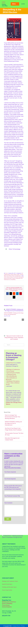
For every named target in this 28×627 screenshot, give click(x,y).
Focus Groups (10, 371)
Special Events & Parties (13, 372)
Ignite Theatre (16, 274)
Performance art (7, 279)
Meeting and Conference (9, 601)
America (8, 277)
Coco (6, 273)
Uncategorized (18, 275)
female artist (6, 278)
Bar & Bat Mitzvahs (12, 376)
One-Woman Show (10, 275)
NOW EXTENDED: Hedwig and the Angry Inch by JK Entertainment (13, 423)
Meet (5, 275)
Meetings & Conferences (13, 369)
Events (12, 274)
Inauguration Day (18, 278)
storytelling (13, 279)
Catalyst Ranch (7, 274)
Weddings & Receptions (13, 381)
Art (22, 273)
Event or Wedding (7, 603)
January (21, 274)
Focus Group (6, 605)
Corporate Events (11, 374)
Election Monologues (19, 277)
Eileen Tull (12, 277)
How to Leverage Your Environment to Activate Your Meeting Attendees (12, 417)
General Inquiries (7, 606)
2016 (5, 277)
